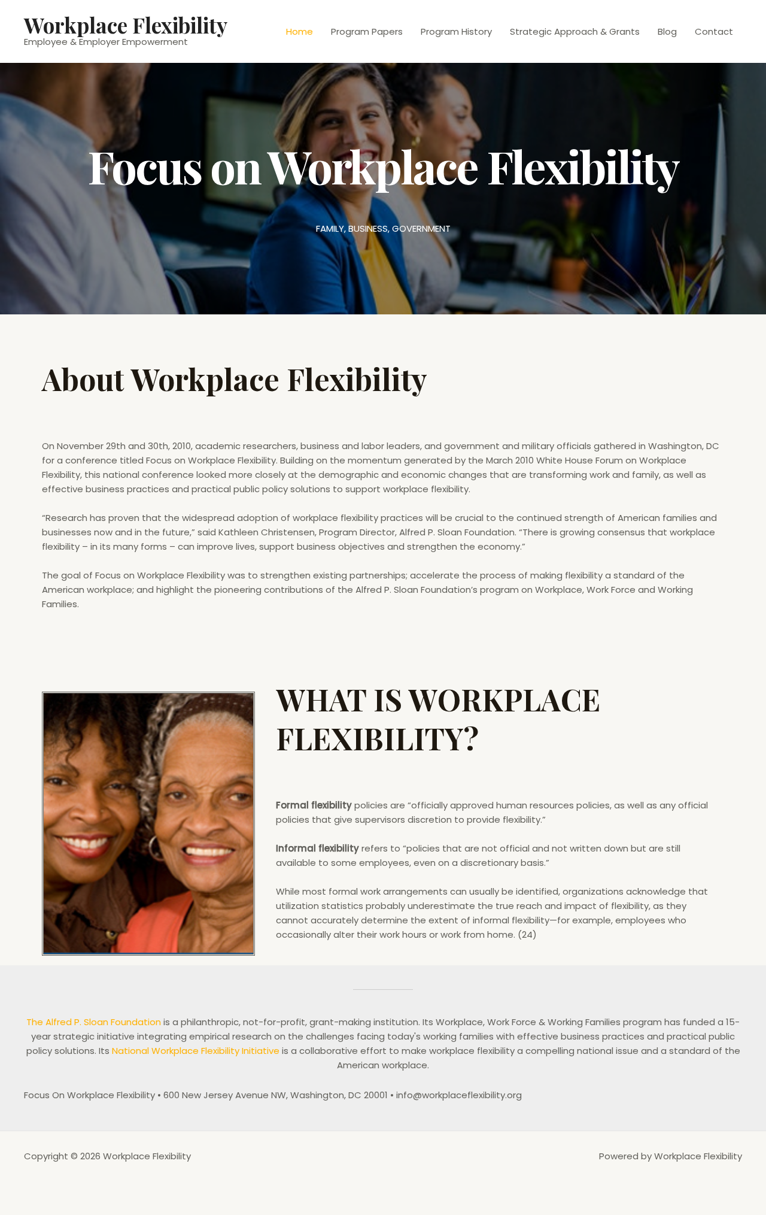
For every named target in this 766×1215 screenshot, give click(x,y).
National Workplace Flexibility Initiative (195, 1050)
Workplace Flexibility (125, 25)
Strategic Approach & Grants (575, 31)
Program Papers (367, 31)
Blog (667, 31)
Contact (714, 31)
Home (299, 31)
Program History (456, 31)
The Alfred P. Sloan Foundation (93, 1022)
